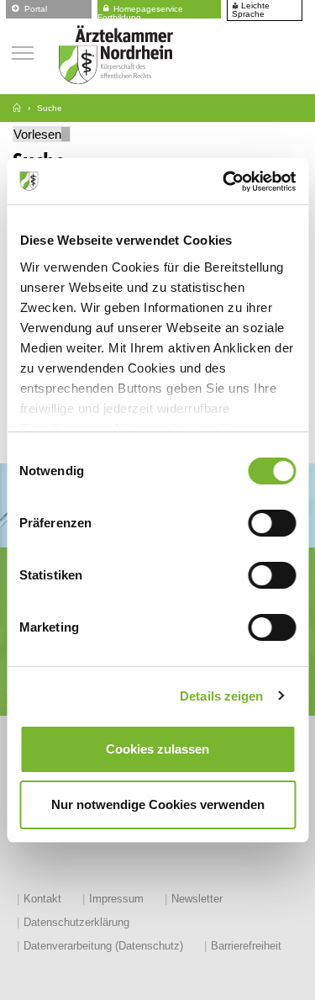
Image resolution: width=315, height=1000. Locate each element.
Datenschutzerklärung (76, 922)
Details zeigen (221, 696)
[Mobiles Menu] (22, 50)
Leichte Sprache (251, 10)
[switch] (272, 523)
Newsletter (197, 898)
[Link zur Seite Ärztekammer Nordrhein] (17, 108)
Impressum (116, 898)
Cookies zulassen (157, 749)
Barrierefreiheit (246, 945)
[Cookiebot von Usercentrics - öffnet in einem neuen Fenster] (224, 182)
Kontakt (42, 898)
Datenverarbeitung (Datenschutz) (103, 945)
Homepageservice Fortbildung (140, 10)
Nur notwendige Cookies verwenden (158, 804)
